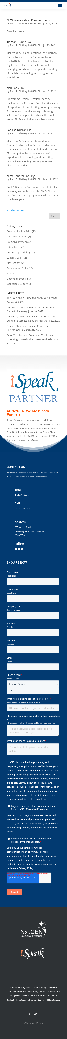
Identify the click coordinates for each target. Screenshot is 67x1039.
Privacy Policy (34, 1016)
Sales (10, 297)
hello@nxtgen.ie (53, 8)
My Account (56, 78)
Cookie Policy (34, 1020)
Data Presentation (17, 261)
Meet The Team (54, 30)
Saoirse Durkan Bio (19, 154)
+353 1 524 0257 (53, 13)
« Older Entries (15, 234)
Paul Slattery (55, 26)
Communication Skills (19, 255)
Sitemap (32, 1029)
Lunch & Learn (54, 70)
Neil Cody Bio (15, 112)
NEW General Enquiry (21, 200)
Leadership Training (18, 276)
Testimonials (55, 39)
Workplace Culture (17, 308)
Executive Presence (18, 266)
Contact (32, 1033)
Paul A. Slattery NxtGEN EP (25, 115)
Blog (60, 56)
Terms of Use (34, 1024)
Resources (57, 48)
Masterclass (13, 287)
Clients (59, 35)
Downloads (56, 65)
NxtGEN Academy (53, 61)
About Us (57, 17)
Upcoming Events (53, 52)
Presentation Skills (17, 292)
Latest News (14, 271)
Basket (59, 87)
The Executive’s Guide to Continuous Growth (32, 322)
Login (60, 83)
